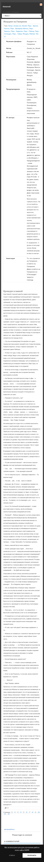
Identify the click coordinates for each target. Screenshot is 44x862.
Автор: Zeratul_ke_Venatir (17, 26)
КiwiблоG (7, 7)
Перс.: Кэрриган (17, 31)
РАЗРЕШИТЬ (32, 855)
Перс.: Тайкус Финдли (20, 34)
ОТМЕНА (12, 855)
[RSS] (40, 4)
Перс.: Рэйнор (29, 31)
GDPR (26, 850)
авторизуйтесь (9, 829)
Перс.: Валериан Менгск (19, 28)
